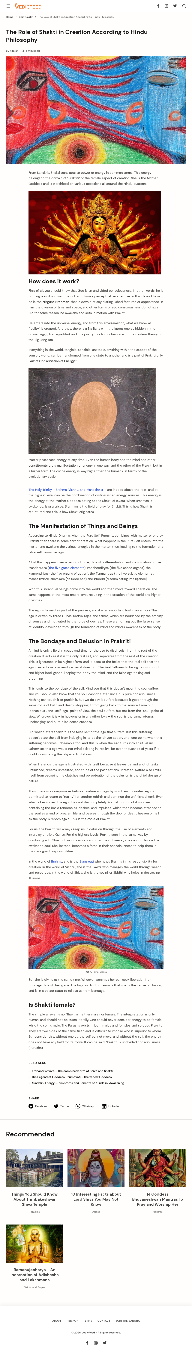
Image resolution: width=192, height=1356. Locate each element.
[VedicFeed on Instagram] (166, 6)
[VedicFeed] (28, 6)
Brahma (56, 861)
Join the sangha (128, 1320)
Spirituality (26, 17)
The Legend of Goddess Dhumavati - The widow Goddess (72, 1077)
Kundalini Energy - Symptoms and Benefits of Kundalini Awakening (78, 1083)
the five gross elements (66, 568)
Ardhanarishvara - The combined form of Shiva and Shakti (72, 1071)
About (57, 1320)
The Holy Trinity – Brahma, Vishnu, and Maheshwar (65, 490)
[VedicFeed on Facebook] (159, 6)
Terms (87, 1320)
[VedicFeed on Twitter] (174, 6)
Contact (104, 1320)
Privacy (72, 1320)
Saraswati (87, 861)
